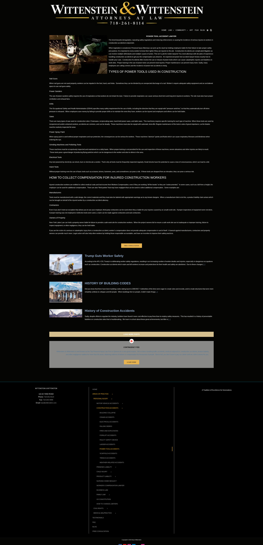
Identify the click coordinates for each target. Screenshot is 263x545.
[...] (204, 264)
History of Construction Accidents (110, 310)
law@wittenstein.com (48, 403)
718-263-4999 (48, 400)
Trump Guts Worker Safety (104, 255)
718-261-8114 (49, 397)
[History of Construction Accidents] (65, 313)
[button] (211, 30)
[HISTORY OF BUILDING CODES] (65, 292)
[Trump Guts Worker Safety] (65, 264)
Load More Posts (131, 334)
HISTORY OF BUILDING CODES (108, 283)
